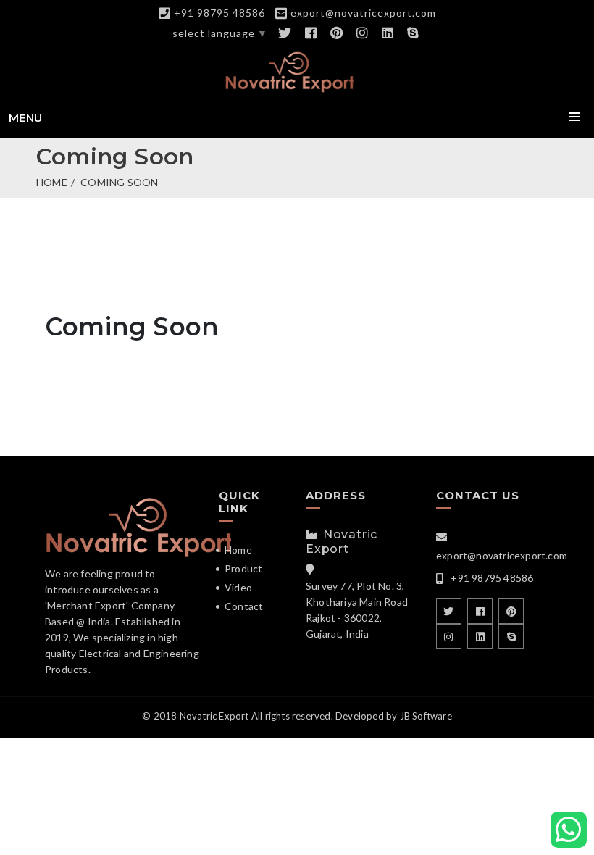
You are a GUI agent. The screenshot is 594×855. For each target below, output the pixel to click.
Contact (244, 606)
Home (51, 182)
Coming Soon (119, 182)
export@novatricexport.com (363, 13)
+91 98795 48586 (219, 13)
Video (238, 587)
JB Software (426, 716)
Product (243, 568)
